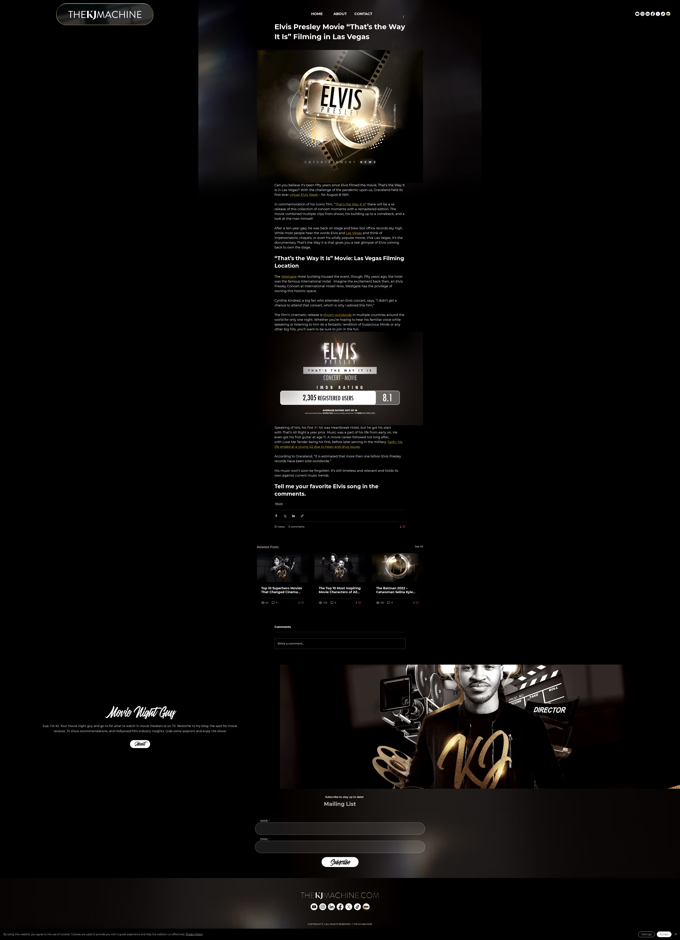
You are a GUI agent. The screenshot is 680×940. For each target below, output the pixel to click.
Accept (664, 934)
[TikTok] (663, 14)
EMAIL (264, 839)
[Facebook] (653, 14)
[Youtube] (637, 14)
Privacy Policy (194, 934)
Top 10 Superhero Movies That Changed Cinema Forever (281, 590)
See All (419, 546)
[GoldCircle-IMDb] (668, 14)
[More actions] (403, 16)
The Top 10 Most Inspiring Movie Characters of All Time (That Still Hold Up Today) (340, 590)
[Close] (676, 934)
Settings (646, 934)
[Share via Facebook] (276, 515)
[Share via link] (302, 515)
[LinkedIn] (647, 14)
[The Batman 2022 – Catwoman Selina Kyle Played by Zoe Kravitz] (397, 567)
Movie (279, 503)
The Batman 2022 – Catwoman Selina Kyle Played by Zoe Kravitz (394, 590)
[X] (658, 14)
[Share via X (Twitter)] (285, 515)
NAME (264, 821)
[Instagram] (642, 14)
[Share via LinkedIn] (293, 515)
